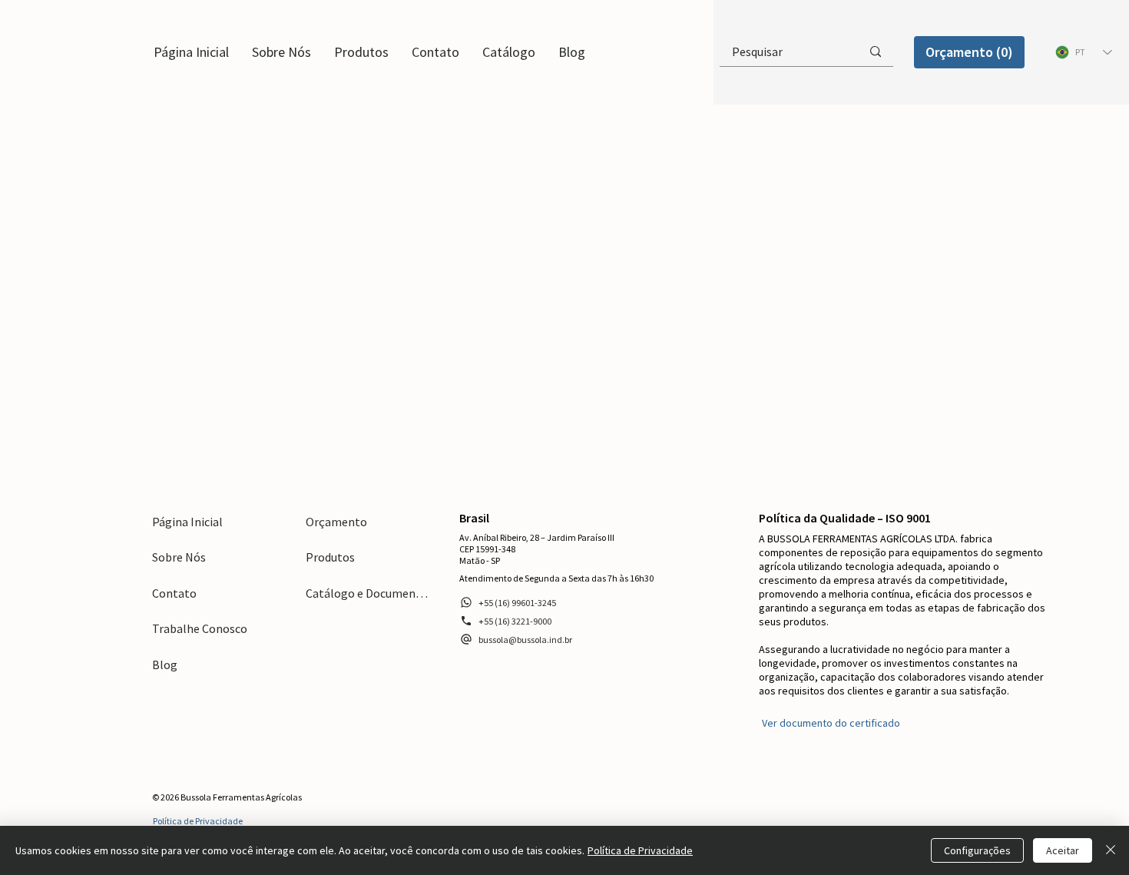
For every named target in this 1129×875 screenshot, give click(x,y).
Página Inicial (187, 521)
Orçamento (336, 521)
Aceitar (1062, 850)
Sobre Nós (179, 557)
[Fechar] (1110, 850)
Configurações (977, 850)
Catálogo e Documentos (367, 593)
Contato (174, 593)
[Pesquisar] (875, 51)
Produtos (330, 557)
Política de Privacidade (640, 850)
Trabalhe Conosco (199, 628)
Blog (164, 664)
